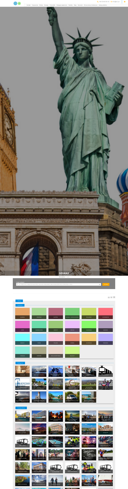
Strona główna (62, 276)
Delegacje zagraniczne (61, 5)
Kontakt (28, 5)
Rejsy (75, 5)
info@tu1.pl (116, 1)
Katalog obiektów (103, 5)
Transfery (70, 5)
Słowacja (46, 5)
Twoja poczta (35, 5)
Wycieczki (80, 5)
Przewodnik (52, 5)
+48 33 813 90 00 (104, 1)
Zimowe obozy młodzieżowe (90, 5)
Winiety (41, 5)
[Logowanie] (125, 1)
